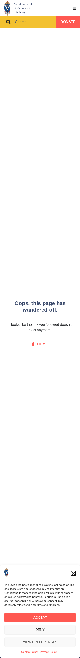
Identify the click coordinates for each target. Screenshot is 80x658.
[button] (73, 573)
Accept (40, 617)
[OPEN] (74, 8)
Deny (40, 630)
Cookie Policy (29, 652)
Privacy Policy (48, 652)
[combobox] (28, 22)
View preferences (40, 642)
